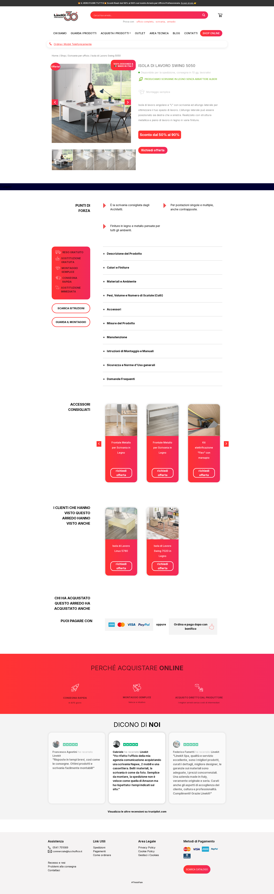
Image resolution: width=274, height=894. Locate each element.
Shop (63, 55)
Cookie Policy (146, 851)
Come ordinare (102, 855)
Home (55, 55)
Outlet (140, 33)
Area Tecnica (159, 33)
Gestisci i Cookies (148, 855)
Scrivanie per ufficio (78, 55)
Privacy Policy (146, 847)
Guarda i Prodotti (83, 33)
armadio (171, 21)
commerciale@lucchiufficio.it (67, 851)
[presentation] (99, 444)
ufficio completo (145, 21)
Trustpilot (5, 186)
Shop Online (211, 33)
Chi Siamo (60, 33)
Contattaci (54, 870)
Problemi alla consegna (62, 866)
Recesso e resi (56, 862)
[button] (49, 768)
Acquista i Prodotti (115, 33)
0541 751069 (60, 847)
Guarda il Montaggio (71, 322)
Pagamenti (99, 851)
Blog (176, 33)
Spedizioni (99, 847)
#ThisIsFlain (137, 882)
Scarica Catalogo (197, 869)
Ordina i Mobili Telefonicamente (73, 44)
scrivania (160, 21)
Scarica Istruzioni (71, 308)
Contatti (191, 33)
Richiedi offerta (152, 150)
